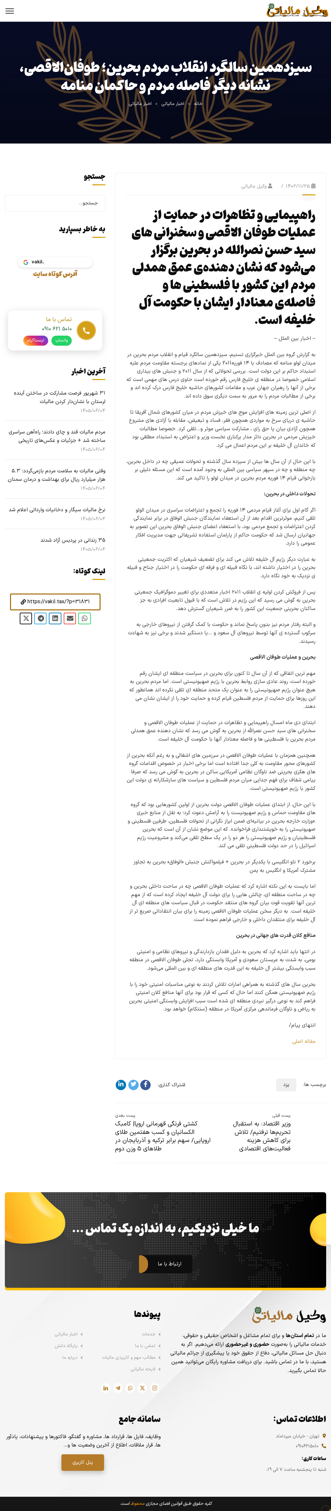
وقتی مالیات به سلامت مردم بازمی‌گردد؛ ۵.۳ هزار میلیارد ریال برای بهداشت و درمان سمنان (56, 475)
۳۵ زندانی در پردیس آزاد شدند (72, 540)
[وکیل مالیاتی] (297, 11)
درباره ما (70, 1357)
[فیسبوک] (145, 1085)
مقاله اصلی (303, 1041)
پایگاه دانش (66, 1346)
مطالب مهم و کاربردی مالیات (128, 1357)
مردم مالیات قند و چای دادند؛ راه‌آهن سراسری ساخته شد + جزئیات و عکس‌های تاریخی (57, 436)
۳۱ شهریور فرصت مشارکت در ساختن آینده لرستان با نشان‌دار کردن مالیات (59, 397)
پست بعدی (125, 1116)
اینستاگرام (35, 340)
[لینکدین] (121, 1085)
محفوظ (137, 1503)
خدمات (148, 1334)
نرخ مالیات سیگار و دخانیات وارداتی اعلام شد (57, 510)
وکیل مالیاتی (254, 186)
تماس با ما (145, 1346)
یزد (286, 1085)
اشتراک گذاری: (171, 1085)
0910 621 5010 (57, 329)
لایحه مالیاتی (143, 1369)
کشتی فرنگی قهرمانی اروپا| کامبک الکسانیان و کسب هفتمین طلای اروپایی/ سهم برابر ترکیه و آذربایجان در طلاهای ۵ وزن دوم (163, 1136)
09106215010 (307, 1446)
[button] (55, 602)
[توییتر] (133, 1085)
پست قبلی (281, 1116)
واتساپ (61, 340)
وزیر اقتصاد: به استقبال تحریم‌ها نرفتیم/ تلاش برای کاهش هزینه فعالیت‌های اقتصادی (262, 1136)
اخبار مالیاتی (172, 103)
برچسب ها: (315, 1085)
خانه (198, 103)
